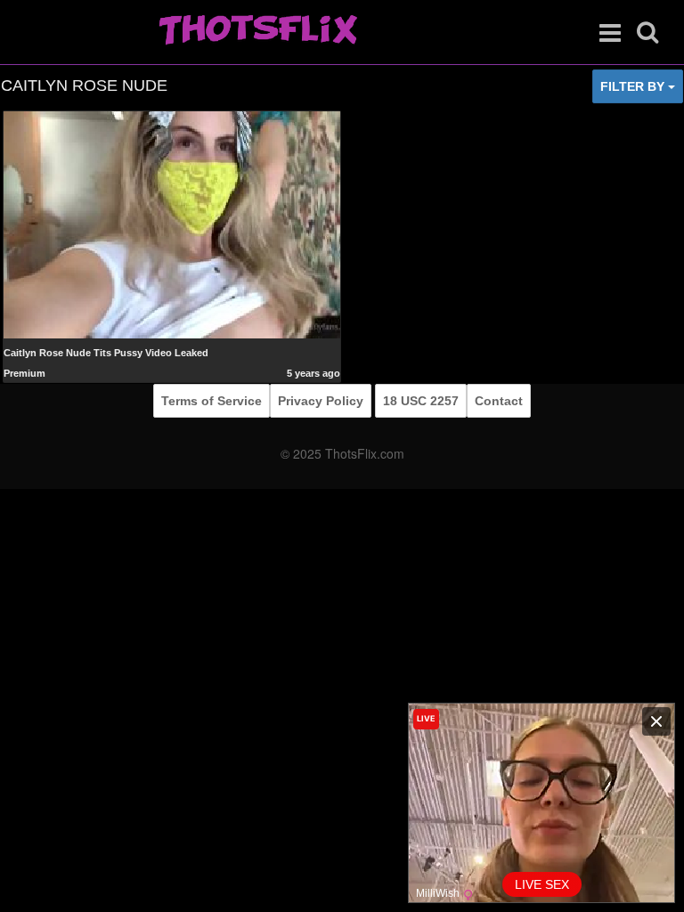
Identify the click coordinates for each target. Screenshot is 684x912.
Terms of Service (211, 401)
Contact (499, 401)
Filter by (634, 86)
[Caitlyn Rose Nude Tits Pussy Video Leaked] (172, 224)
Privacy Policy (320, 401)
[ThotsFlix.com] (258, 31)
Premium (24, 373)
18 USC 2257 (421, 401)
